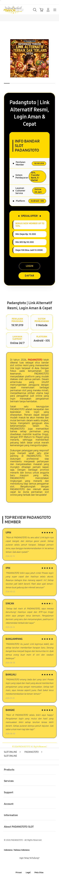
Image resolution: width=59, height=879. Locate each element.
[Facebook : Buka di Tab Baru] (20, 865)
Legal (28, 872)
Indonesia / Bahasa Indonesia (16, 850)
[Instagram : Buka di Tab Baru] (33, 865)
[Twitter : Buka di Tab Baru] (26, 865)
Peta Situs (38, 872)
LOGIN (29, 266)
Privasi (19, 872)
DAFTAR (29, 275)
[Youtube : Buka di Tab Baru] (39, 865)
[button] (41, 10)
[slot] (9, 9)
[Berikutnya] (55, 58)
